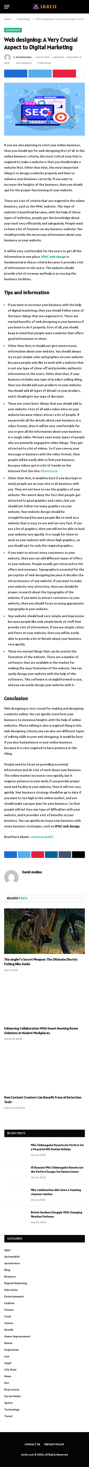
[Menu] (7, 6)
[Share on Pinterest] (64, 73)
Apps (7, 1250)
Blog (7, 1270)
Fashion (9, 1303)
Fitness (9, 1310)
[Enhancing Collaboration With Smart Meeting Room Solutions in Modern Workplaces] (44, 1000)
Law (6, 1356)
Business (10, 1276)
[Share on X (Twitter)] (40, 73)
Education (11, 1290)
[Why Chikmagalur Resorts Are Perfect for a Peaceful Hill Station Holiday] (15, 1150)
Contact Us (32, 1444)
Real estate (11, 1389)
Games (8, 1323)
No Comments (24, 62)
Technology (13, 30)
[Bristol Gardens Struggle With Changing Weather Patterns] (15, 1218)
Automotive (12, 1263)
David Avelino (24, 57)
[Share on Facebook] (15, 73)
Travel (8, 1416)
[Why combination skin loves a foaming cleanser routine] (15, 1195)
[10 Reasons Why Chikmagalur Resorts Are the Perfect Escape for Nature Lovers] (15, 1173)
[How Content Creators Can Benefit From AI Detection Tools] (44, 1069)
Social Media (12, 1396)
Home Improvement (17, 1336)
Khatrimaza (49, 471)
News (7, 1376)
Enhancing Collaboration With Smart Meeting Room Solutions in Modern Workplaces (41, 1030)
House (8, 1343)
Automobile (12, 1256)
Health (8, 1330)
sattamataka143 (42, 837)
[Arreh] (45, 6)
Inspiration (11, 1350)
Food (7, 1316)
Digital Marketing (15, 1283)
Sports (8, 1403)
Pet (6, 1383)
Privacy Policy (54, 1444)
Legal (7, 1363)
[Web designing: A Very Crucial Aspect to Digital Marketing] (44, 109)
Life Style (10, 1369)
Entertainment (14, 1296)
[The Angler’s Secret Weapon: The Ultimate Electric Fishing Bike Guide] (44, 931)
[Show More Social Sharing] (81, 73)
